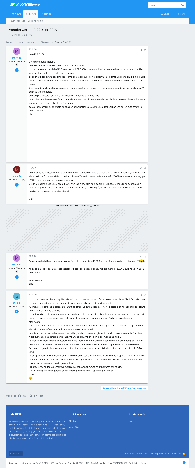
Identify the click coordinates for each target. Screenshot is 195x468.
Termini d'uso (141, 453)
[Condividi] (141, 49)
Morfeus (16, 35)
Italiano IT (17, 453)
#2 (145, 168)
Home (174, 453)
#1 (145, 50)
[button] (53, 14)
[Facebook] (184, 463)
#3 (145, 256)
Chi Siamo (73, 421)
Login (131, 421)
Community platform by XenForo (38, 463)
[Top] (180, 453)
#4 (145, 295)
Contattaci (74, 427)
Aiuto (167, 453)
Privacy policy (156, 453)
